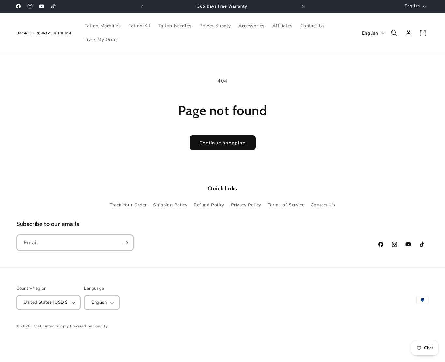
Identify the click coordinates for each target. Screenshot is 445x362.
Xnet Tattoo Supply (51, 326)
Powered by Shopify (89, 326)
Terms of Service (286, 205)
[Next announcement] (302, 6)
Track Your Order (128, 205)
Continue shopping (222, 143)
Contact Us (323, 205)
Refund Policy (209, 205)
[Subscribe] (125, 242)
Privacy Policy (246, 205)
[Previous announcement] (142, 6)
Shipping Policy (170, 205)
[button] (394, 33)
